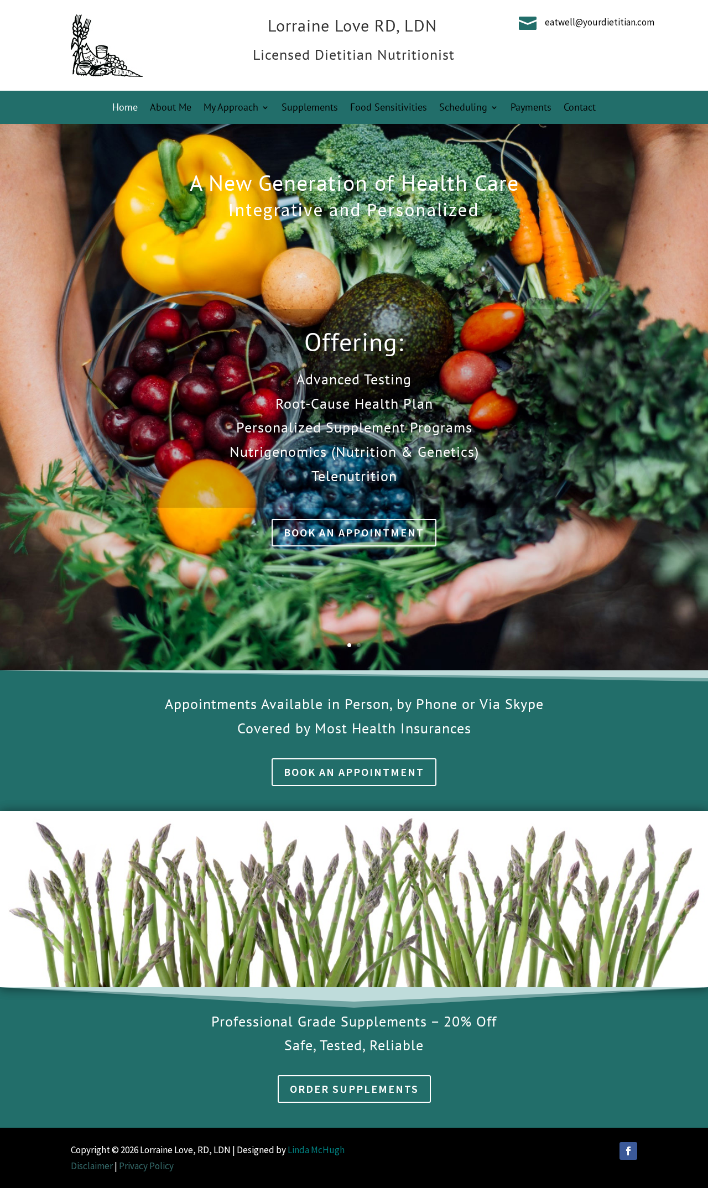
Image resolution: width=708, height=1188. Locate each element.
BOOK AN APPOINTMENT (354, 772)
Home (125, 108)
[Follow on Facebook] (628, 1151)
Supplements (310, 108)
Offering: (354, 341)
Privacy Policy (146, 1166)
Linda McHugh (317, 1150)
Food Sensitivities (388, 108)
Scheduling (463, 108)
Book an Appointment (354, 532)
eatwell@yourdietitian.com (599, 22)
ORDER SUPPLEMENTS (354, 1089)
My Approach (231, 108)
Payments (531, 108)
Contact (580, 108)
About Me (170, 108)
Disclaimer (92, 1166)
